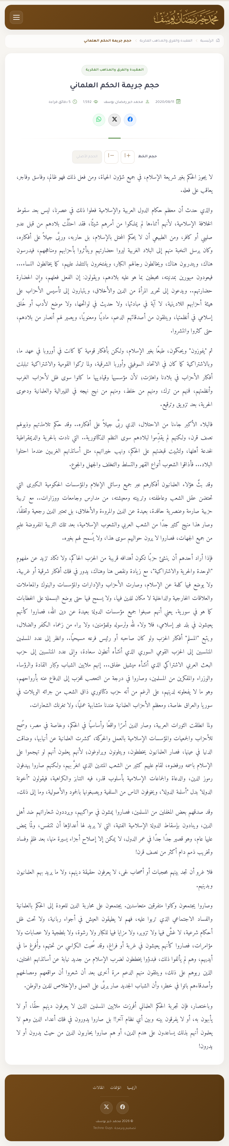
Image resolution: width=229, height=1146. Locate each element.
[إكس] (106, 1107)
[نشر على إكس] (114, 120)
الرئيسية (132, 1088)
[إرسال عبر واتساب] (99, 120)
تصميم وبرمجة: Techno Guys (114, 1128)
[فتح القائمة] (16, 17)
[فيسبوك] (122, 1107)
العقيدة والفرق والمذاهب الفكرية (115, 70)
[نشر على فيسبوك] (130, 120)
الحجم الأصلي (87, 157)
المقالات (98, 1088)
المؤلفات (115, 1088)
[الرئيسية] (186, 17)
